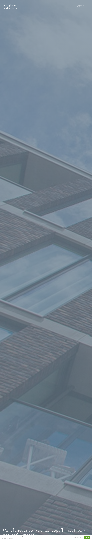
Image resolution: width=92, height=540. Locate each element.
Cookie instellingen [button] (78, 537)
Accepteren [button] (87, 537)
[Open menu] (87, 7)
